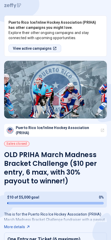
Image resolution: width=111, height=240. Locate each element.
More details (14, 227)
